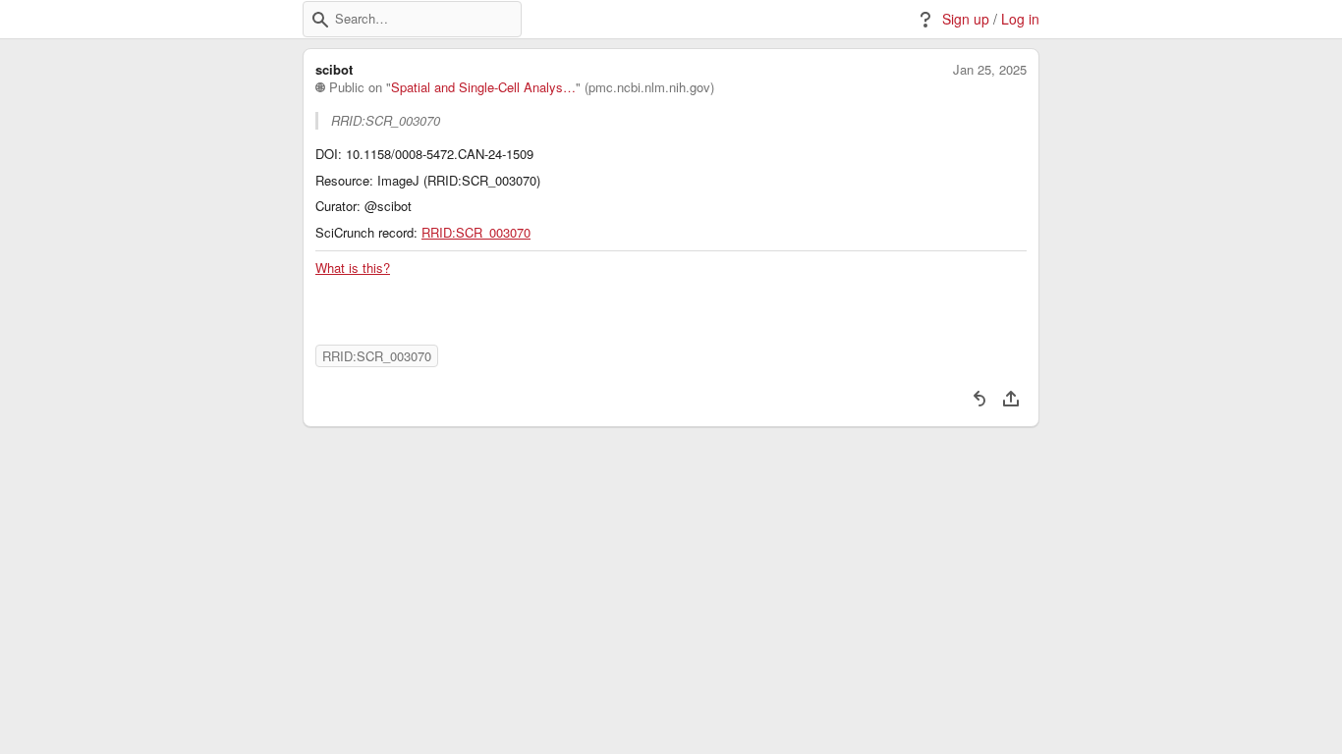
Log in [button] (1020, 19)
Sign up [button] (965, 19)
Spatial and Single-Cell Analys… (483, 87)
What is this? (352, 268)
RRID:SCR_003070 (476, 233)
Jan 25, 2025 (990, 70)
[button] (320, 19)
